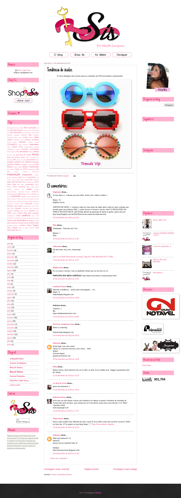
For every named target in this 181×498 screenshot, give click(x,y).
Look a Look (15, 385)
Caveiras (25, 144)
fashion (10, 167)
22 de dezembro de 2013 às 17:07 (66, 411)
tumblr (31, 220)
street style (27, 213)
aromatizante (27, 132)
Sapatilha (10, 211)
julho (9, 274)
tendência (26, 215)
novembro (11, 260)
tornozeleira (17, 218)
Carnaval (22, 142)
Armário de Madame (18, 363)
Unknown (57, 343)
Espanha (35, 162)
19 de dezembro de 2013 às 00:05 (66, 317)
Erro (37, 159)
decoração (24, 152)
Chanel (14, 147)
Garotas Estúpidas (17, 376)
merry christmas (19, 187)
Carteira (30, 142)
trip (27, 220)
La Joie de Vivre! (60, 383)
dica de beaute (25, 155)
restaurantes (27, 206)
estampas (10, 164)
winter (9, 230)
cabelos (10, 140)
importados (35, 171)
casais (37, 142)
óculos (23, 196)
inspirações (27, 174)
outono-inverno (11, 199)
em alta (23, 159)
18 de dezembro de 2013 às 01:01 (66, 218)
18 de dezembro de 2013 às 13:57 (66, 260)
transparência (31, 218)
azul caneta (35, 132)
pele (22, 199)
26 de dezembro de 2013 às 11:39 (66, 453)
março (9, 247)
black (20, 137)
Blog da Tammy (16, 367)
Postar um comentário (58, 458)
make (9, 184)
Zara (20, 230)
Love (23, 182)
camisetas (35, 140)
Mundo (28, 192)
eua (28, 164)
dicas (35, 154)
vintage (14, 227)
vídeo (9, 227)
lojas (31, 179)
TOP (37, 215)
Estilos (17, 164)
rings (8, 208)
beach (16, 137)
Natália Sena (58, 268)
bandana (36, 135)
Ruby (55, 367)
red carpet (18, 206)
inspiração (13, 174)
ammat (26, 130)
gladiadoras (31, 169)
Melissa (9, 187)
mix (23, 189)
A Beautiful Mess (17, 359)
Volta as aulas (23, 227)
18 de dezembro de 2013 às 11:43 (66, 239)
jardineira (14, 177)
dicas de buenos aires (16, 157)
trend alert (21, 220)
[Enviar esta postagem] (74, 176)
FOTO (25, 169)
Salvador (18, 208)
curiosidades (34, 149)
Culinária (24, 149)
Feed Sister (146, 365)
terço (33, 215)
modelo (36, 189)
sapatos (16, 211)
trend (14, 220)
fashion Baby (17, 167)
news (34, 194)
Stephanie (57, 192)
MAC (37, 182)
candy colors (12, 142)
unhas (26, 223)
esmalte (10, 162)
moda (29, 189)
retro (33, 206)
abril (8, 244)
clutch (21, 147)
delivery (30, 151)
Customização (11, 151)
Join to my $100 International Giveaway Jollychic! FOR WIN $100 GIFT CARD (83, 257)
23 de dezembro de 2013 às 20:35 (66, 427)
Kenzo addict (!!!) (159, 220)
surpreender (10, 215)
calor (21, 140)
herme (16, 171)
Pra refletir (29, 201)
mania (22, 184)
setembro (10, 267)
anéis (33, 130)
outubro (10, 264)
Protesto (36, 203)
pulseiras (10, 206)
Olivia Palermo (31, 196)
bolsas (25, 137)
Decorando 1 (158, 273)
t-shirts (18, 215)
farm (37, 164)
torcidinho (10, 218)
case (19, 144)
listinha (22, 179)
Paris (18, 199)
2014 (25, 128)
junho (9, 277)
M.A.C (33, 182)
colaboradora (28, 147)
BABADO (24, 135)
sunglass (35, 213)
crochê (18, 149)
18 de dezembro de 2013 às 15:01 (66, 279)
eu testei (23, 164)
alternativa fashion (16, 130)
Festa (17, 169)
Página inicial (91, 469)
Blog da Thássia (16, 372)
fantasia (32, 164)
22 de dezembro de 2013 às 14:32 (66, 390)
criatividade (10, 149)
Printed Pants (19, 203)
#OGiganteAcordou (13, 128)
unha (9, 223)
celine (9, 147)
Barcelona (10, 137)
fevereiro (10, 250)
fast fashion (10, 169)
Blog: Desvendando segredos (103, 424)
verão (37, 223)
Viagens (36, 225)
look (8, 182)
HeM (8, 171)
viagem (29, 225)
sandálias (25, 208)
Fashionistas (34, 167)
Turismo (36, 220)
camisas (27, 140)
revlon (37, 206)
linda (18, 179)
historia (25, 171)
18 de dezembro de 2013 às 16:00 (66, 298)
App (11, 132)
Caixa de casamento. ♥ (162, 246)
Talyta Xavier (58, 419)
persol (14, 201)
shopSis (32, 211)
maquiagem (29, 184)
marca (37, 184)
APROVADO (17, 132)
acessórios (32, 128)
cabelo (36, 137)
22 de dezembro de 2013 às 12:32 (66, 376)
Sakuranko (57, 246)
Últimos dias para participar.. (159, 260)
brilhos (31, 137)
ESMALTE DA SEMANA (23, 162)
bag (30, 135)
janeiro (9, 254)
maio (9, 281)
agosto (9, 270)
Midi (32, 187)
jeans (20, 177)
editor (18, 159)
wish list (15, 230)
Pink (24, 201)
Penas (26, 199)
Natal (20, 194)
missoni (17, 189)
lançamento (31, 177)
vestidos (22, 225)
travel (37, 218)
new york (29, 194)
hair (37, 169)
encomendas (31, 159)
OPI (37, 196)
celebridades (34, 144)
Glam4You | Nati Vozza (19, 381)
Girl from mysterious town (63, 324)
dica (17, 155)
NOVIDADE (15, 196)
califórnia (16, 140)
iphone (9, 177)
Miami (28, 187)
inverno (36, 175)
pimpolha (19, 201)
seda (21, 211)
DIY (14, 160)
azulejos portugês (13, 135)
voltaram (31, 227)
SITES (9, 213)
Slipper (14, 213)
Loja (26, 179)
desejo (36, 152)
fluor (21, 169)
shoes (26, 211)
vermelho (10, 225)
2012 (21, 128)
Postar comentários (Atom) (61, 475)
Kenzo (25, 177)
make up (15, 184)
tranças (23, 218)
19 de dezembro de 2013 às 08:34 (66, 335)
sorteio (19, 213)
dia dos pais (11, 155)
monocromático (11, 192)
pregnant (36, 201)
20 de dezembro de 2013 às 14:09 (66, 359)
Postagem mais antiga (125, 469)
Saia (12, 208)
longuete (36, 179)
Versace (16, 225)
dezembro (11, 257)
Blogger (98, 493)
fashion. (25, 167)
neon (24, 194)
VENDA (31, 223)
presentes (10, 203)
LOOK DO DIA (16, 182)
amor (29, 130)
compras (36, 147)
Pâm (55, 225)
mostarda (21, 192)
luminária (28, 182)
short (37, 211)
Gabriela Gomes (59, 397)
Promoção (28, 203)
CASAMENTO (12, 144)
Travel (9, 220)
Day (17, 151)
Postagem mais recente (56, 469)
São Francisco (34, 208)
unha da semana (17, 223)
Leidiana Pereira (59, 287)
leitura (14, 179)
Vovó (37, 227)
